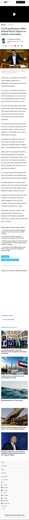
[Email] (18, 45)
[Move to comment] (21, 45)
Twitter (20, 206)
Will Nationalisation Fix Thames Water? (12, 400)
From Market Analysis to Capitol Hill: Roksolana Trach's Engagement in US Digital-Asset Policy (14, 351)
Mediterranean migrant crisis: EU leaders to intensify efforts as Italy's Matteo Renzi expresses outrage (14, 242)
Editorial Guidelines (21, 270)
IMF (2, 221)
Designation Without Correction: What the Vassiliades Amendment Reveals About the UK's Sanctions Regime (13, 453)
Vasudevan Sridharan (15, 39)
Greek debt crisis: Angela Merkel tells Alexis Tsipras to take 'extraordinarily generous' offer (13, 249)
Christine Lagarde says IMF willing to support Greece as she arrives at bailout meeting (13, 232)
